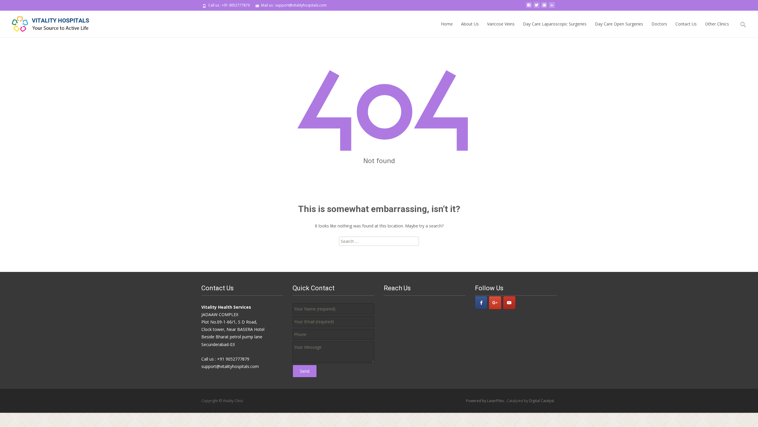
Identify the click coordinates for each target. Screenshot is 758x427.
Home (447, 24)
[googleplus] (544, 7)
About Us (470, 24)
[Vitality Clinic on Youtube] (509, 302)
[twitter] (536, 7)
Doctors (659, 24)
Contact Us (686, 24)
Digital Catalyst (541, 400)
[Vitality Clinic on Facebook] (481, 302)
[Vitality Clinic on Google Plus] (495, 302)
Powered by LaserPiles (485, 400)
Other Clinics (717, 24)
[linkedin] (552, 7)
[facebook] (529, 7)
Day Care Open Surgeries (619, 24)
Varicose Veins (501, 24)
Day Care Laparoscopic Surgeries (555, 24)
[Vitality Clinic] (46, 22)
